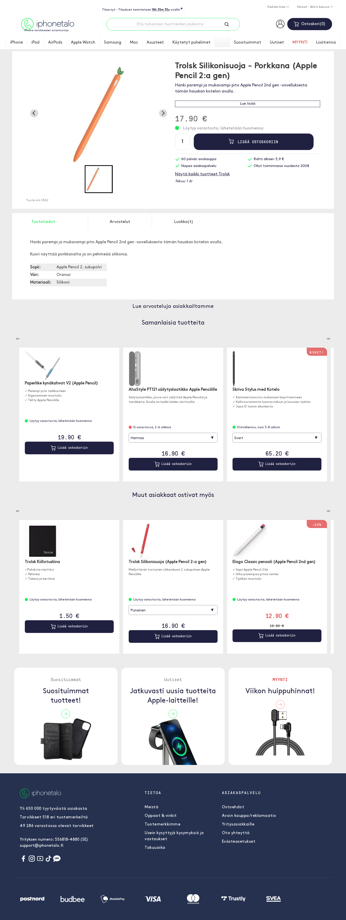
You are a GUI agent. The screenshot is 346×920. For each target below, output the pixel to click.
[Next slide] (163, 113)
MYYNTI (300, 43)
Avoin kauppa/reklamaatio (249, 816)
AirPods (55, 43)
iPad (35, 43)
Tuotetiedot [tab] (43, 222)
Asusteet (155, 43)
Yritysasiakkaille (238, 824)
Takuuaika (155, 848)
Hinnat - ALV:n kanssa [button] (313, 7)
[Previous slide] (34, 113)
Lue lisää (247, 104)
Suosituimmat (247, 43)
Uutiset (277, 43)
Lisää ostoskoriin (256, 141)
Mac (134, 43)
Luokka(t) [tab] (183, 222)
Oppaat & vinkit (161, 816)
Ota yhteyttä (236, 833)
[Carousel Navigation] (14, 337)
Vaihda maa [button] (276, 7)
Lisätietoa (326, 43)
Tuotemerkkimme (162, 824)
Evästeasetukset (239, 842)
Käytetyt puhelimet (191, 43)
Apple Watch (83, 43)
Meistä (151, 807)
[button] (98, 179)
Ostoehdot (233, 807)
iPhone (16, 43)
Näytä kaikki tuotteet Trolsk (202, 174)
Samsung (112, 43)
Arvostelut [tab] (120, 222)
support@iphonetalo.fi (41, 846)
